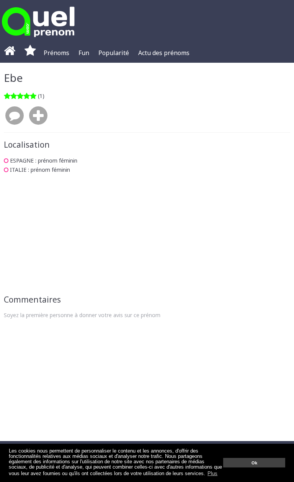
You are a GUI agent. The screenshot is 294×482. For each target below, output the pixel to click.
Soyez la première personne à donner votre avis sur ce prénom (82, 315)
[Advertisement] (147, 234)
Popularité (113, 53)
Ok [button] (254, 463)
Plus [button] (212, 473)
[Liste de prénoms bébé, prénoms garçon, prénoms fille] (38, 39)
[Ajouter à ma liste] (38, 116)
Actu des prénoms (163, 53)
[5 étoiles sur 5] (20, 95)
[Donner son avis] (14, 116)
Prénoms (56, 53)
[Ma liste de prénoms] (30, 53)
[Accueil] (9, 53)
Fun (83, 53)
